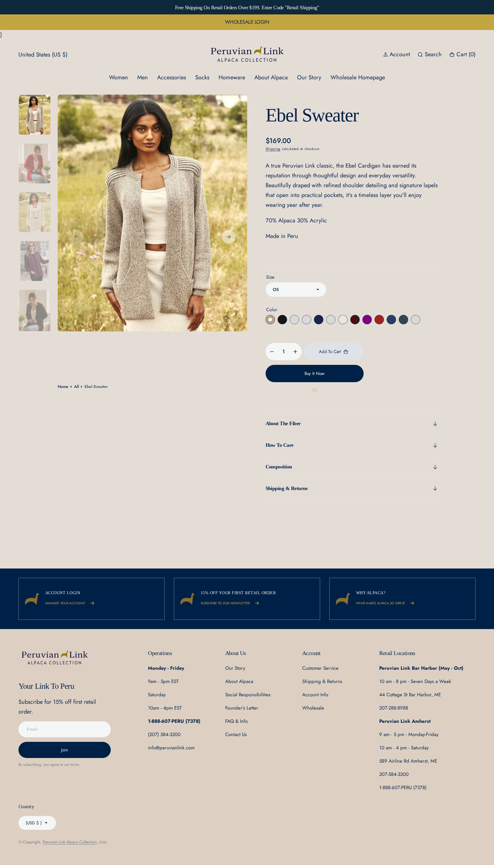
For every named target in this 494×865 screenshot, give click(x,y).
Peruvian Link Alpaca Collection (70, 842)
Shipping (273, 148)
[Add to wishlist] (315, 391)
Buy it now (315, 373)
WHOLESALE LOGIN (247, 22)
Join (64, 750)
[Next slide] (419, 7)
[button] (462, 54)
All (76, 386)
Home (63, 386)
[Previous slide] (74, 7)
